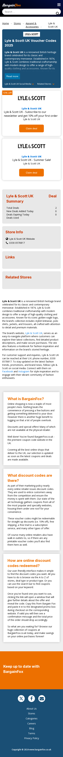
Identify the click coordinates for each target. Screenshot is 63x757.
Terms (31, 733)
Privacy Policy (31, 738)
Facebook (7, 371)
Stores (31, 713)
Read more (12, 76)
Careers (31, 723)
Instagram (23, 371)
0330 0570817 (17, 242)
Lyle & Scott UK (31, 108)
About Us (32, 708)
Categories (31, 718)
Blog (31, 728)
